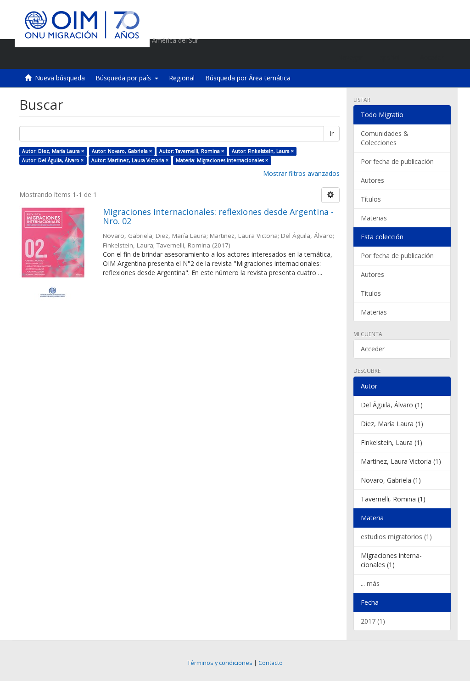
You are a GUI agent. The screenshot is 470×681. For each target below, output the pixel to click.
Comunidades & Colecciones (384, 138)
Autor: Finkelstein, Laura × (263, 151)
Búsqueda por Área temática (248, 77)
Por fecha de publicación (397, 161)
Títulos (371, 199)
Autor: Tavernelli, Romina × (191, 151)
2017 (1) (373, 621)
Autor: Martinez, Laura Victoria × (129, 160)
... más (370, 583)
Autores (372, 180)
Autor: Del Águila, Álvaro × (53, 160)
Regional (182, 77)
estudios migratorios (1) (396, 536)
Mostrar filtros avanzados (301, 173)
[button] (391, 57)
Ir (332, 133)
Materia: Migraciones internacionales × (222, 160)
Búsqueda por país (125, 77)
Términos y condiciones (219, 663)
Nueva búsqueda (60, 77)
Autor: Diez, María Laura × (53, 151)
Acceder (373, 348)
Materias (374, 218)
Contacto (270, 663)
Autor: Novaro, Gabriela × (122, 151)
